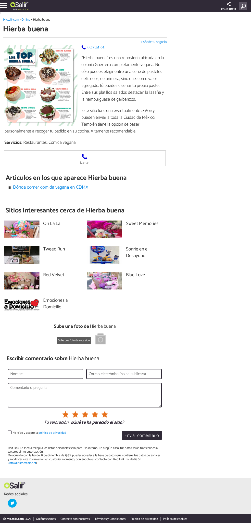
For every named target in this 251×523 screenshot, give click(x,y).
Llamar (84, 162)
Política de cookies (175, 519)
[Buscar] (244, 6)
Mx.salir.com (11, 19)
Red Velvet (53, 275)
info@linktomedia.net (22, 463)
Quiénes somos (46, 519)
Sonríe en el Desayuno (137, 252)
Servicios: (13, 142)
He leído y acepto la (39, 433)
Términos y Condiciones (110, 519)
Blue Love (135, 275)
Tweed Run (54, 249)
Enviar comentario (142, 435)
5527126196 (95, 47)
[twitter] (12, 503)
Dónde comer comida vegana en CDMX (50, 187)
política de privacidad (52, 432)
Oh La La (51, 224)
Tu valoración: (56, 422)
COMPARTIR (228, 9)
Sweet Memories (142, 224)
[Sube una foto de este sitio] (100, 339)
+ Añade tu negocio (153, 42)
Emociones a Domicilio (55, 304)
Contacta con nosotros (75, 519)
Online (26, 19)
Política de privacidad (144, 519)
